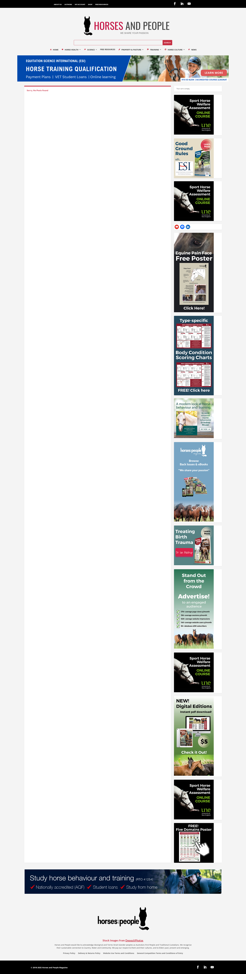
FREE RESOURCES (101, 4)
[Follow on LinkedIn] (182, 4)
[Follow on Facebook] (175, 4)
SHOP (90, 4)
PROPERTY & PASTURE (131, 50)
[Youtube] (177, 227)
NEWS (194, 50)
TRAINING (154, 50)
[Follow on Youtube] (189, 4)
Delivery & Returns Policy (89, 953)
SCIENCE (91, 50)
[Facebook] (182, 227)
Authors (68, 4)
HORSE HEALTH (71, 50)
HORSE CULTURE (175, 50)
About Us (58, 4)
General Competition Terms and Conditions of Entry (160, 953)
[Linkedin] (188, 227)
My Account (80, 4)
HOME (55, 50)
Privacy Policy (69, 953)
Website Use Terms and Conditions (118, 953)
